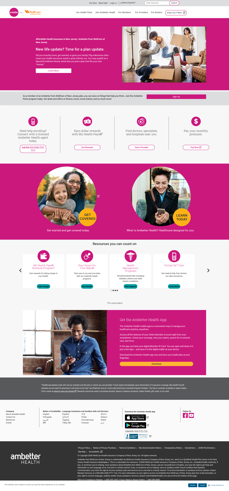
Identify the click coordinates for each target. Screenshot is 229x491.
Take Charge (43, 286)
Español (65, 414)
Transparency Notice (173, 448)
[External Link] (68, 196)
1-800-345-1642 (111, 480)
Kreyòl (103, 420)
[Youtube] (191, 415)
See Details (87, 286)
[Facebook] (185, 415)
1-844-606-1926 (131, 431)
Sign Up (176, 96)
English (46, 414)
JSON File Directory (206, 448)
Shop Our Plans (177, 12)
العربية (45, 420)
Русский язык (87, 420)
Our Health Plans (84, 12)
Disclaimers (190, 448)
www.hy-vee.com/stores (65, 391)
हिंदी (44, 423)
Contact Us (10, 417)
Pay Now (93, 3)
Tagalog (65, 420)
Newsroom (10, 420)
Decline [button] (192, 485)
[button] (216, 485)
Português (47, 417)
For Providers (142, 12)
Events (9, 423)
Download (156, 364)
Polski (84, 417)
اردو (102, 423)
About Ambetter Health (15, 414)
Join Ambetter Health (105, 12)
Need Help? (103, 3)
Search (174, 3)
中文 (83, 414)
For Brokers (157, 12)
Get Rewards (87, 147)
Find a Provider (141, 147)
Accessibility (94, 452)
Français (85, 423)
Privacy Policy (84, 448)
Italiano (104, 417)
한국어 (104, 414)
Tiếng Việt (66, 423)
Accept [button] (202, 485)
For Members (125, 12)
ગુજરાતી (65, 417)
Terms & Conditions (127, 448)
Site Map (82, 452)
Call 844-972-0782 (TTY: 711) (33, 148)
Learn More (53, 70)
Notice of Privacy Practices (104, 448)
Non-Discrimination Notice (150, 448)
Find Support (130, 286)
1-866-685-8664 (153, 480)
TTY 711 (143, 431)
